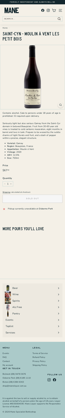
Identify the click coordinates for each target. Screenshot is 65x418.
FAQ (4, 357)
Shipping (6, 192)
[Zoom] (60, 105)
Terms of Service (40, 353)
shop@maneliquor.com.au (14, 386)
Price (5, 165)
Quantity (7, 178)
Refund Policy (38, 357)
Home (5, 28)
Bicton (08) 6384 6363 (13, 382)
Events (6, 353)
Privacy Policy (39, 361)
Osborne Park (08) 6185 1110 (17, 378)
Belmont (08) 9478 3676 (14, 374)
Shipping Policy (39, 365)
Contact (6, 361)
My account (8, 365)
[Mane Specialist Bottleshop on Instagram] (48, 10)
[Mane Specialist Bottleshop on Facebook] (43, 10)
